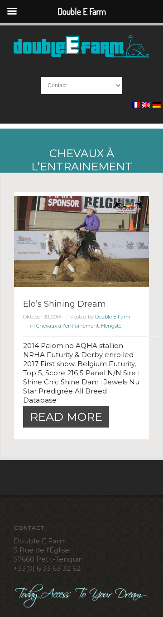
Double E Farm (112, 316)
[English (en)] (146, 105)
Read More (66, 416)
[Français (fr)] (136, 105)
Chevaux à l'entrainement (67, 326)
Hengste (111, 326)
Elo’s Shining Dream (64, 304)
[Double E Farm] (81, 46)
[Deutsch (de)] (157, 105)
